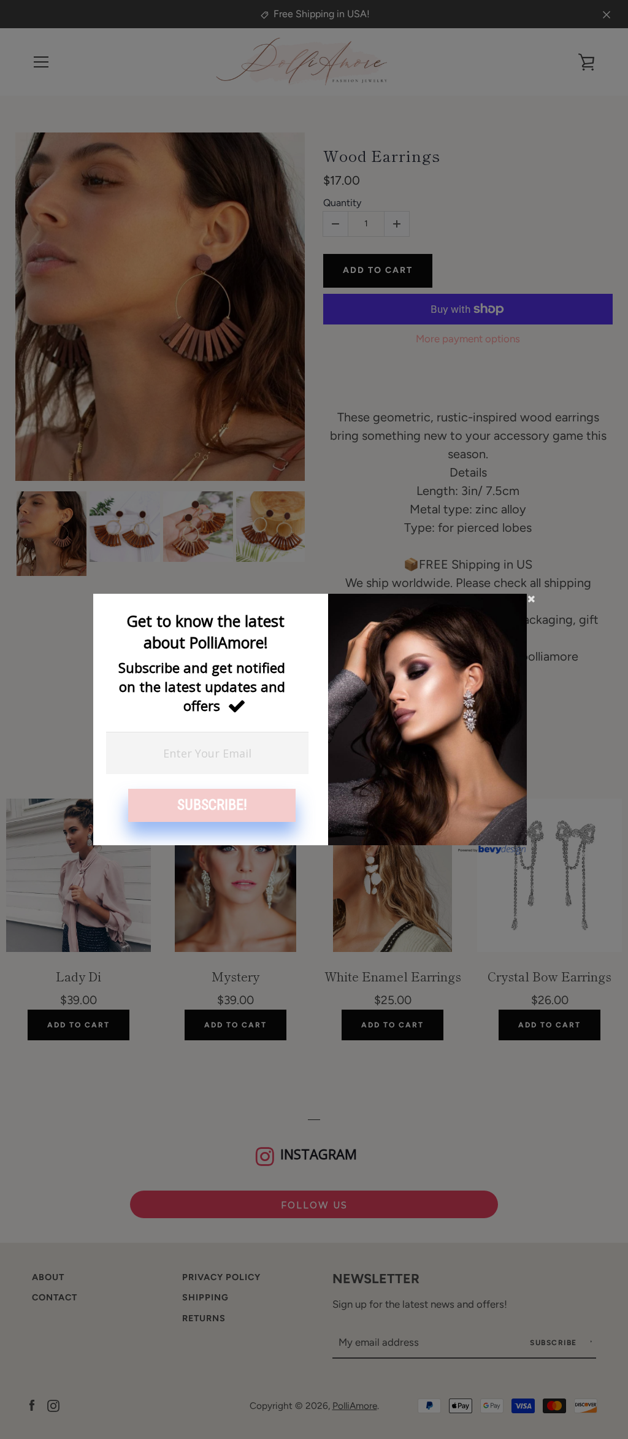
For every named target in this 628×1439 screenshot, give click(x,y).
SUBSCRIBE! (212, 804)
